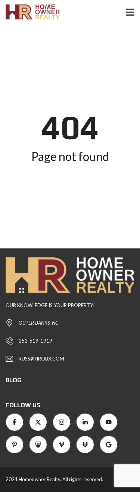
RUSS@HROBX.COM (41, 359)
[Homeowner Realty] (30, 12)
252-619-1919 (35, 341)
